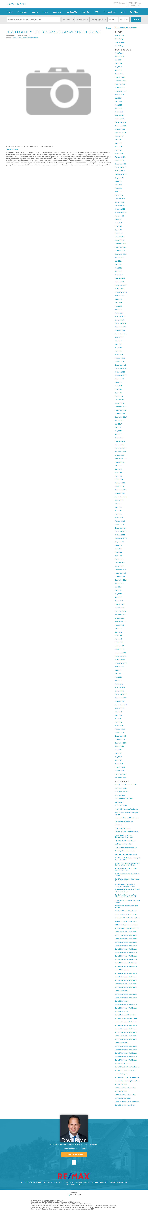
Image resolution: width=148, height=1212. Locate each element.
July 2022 (118, 219)
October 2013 (120, 576)
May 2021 (118, 268)
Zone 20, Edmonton (121, 991)
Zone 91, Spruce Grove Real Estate (127, 1101)
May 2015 (118, 511)
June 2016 (118, 469)
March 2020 (119, 313)
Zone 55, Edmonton (121, 1043)
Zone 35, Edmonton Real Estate (126, 1036)
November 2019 (120, 327)
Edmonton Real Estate (122, 828)
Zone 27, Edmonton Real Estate (126, 1022)
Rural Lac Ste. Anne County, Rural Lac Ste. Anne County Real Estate (127, 864)
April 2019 (118, 351)
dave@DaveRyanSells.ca (118, 1182)
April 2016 (118, 476)
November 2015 (120, 490)
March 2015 (119, 517)
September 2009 (121, 743)
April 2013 (118, 597)
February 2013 (120, 604)
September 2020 (121, 292)
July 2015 (118, 504)
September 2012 (121, 621)
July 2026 (118, 60)
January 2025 (119, 119)
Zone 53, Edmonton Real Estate (126, 1039)
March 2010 (119, 725)
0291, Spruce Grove (122, 792)
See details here (12, 149)
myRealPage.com (74, 1194)
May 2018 (118, 389)
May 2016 (118, 472)
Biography (57, 12)
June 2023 (118, 185)
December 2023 (120, 164)
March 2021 (119, 275)
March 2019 (119, 354)
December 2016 (120, 448)
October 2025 (120, 88)
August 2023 (119, 178)
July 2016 (118, 465)
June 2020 (118, 302)
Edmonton (118, 825)
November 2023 (120, 167)
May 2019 (118, 348)
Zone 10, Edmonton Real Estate (126, 959)
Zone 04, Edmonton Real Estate (126, 942)
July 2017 (118, 424)
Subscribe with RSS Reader (126, 28)
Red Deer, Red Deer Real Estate (126, 854)
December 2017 (120, 407)
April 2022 (118, 230)
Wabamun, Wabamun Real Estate (126, 925)
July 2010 (118, 712)
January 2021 (119, 282)
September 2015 (121, 497)
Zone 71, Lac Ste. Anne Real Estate (127, 1077)
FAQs (96, 12)
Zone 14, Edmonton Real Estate (126, 973)
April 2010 (118, 722)
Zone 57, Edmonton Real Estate (126, 1053)
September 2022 (121, 212)
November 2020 (120, 285)
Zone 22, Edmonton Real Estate (126, 1004)
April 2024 (118, 150)
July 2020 (118, 299)
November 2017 (120, 410)
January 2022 (119, 240)
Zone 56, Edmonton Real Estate (126, 1049)
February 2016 (120, 483)
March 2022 (119, 233)
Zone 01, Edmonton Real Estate (126, 932)
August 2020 (119, 296)
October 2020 (120, 289)
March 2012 (119, 642)
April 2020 (118, 309)
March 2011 (119, 684)
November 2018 (120, 368)
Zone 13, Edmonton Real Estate (126, 966)
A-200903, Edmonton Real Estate (126, 809)
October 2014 (120, 535)
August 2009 (119, 746)
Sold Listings (119, 46)
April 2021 (118, 271)
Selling (45, 12)
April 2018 (118, 393)
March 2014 (119, 559)
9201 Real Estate (121, 805)
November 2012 (120, 615)
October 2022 (120, 209)
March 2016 (119, 479)
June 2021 (118, 264)
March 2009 (119, 764)
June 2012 (118, 632)
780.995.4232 (78, 1184)
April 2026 (118, 70)
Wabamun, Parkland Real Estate (126, 921)
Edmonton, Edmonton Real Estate (126, 832)
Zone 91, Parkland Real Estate (125, 1095)
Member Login (110, 12)
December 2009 (120, 736)
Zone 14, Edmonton (121, 970)
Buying (35, 12)
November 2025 (120, 84)
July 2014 (118, 545)
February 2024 (120, 157)
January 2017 (119, 445)
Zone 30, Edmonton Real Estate (126, 1032)
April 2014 (118, 556)
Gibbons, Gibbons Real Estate (125, 840)
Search (136, 19)
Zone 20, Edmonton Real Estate (126, 994)
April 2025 (118, 108)
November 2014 (120, 531)
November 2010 (120, 698)
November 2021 (120, 247)
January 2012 (119, 649)
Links (123, 12)
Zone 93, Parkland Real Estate (125, 1105)
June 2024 (118, 143)
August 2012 (119, 625)
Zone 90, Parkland (121, 1084)
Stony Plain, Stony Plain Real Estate (127, 918)
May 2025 (118, 105)
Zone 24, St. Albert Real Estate (125, 1015)
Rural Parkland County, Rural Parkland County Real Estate (127, 880)
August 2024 (119, 136)
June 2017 (118, 427)
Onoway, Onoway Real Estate (125, 851)
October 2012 (120, 618)
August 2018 (119, 379)
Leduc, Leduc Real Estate (123, 844)
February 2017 (120, 441)
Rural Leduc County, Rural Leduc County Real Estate (126, 869)
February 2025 (120, 115)
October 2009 (120, 739)
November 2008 (120, 777)
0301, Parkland (120, 795)
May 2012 (118, 635)
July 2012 (118, 628)
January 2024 (119, 160)
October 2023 (120, 171)
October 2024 (120, 129)
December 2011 (120, 653)
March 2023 (119, 195)
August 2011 (119, 667)
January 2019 (119, 361)
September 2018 (121, 375)
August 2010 (119, 708)
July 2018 (118, 382)
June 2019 (118, 344)
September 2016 (121, 459)
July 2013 (118, 587)
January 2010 (119, 732)
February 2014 (120, 563)
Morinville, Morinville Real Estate (126, 847)
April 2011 (118, 680)
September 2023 (121, 174)
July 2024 (118, 140)
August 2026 (119, 56)
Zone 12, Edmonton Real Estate (126, 963)
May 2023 (118, 188)
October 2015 (120, 493)
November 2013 (120, 573)
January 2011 (119, 691)
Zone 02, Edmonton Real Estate (126, 935)
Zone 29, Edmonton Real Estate (126, 1029)
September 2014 (121, 538)
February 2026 (120, 77)
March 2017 (119, 438)
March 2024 (119, 153)
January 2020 (119, 320)
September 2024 (121, 133)
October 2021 (120, 250)
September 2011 (121, 663)
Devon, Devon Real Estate (124, 821)
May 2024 (118, 146)
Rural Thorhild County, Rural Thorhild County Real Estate (127, 890)
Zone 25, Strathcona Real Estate (126, 1018)
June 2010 (118, 715)
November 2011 (120, 656)
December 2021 (120, 244)
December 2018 (120, 365)
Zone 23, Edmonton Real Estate (126, 1008)
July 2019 (118, 341)
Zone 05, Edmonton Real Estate (126, 945)
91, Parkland (119, 802)
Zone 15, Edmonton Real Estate (126, 977)
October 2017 (120, 413)
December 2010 (120, 694)
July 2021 (118, 261)
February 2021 (120, 278)
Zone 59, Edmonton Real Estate (126, 1060)
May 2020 (118, 306)
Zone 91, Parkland (121, 1091)
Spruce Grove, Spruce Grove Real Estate (25, 38)
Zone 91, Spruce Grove (123, 1098)
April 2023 (118, 192)
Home (10, 12)
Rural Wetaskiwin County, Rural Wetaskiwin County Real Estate (126, 896)
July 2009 (118, 750)
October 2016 (120, 455)
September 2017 (121, 417)
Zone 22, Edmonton (121, 1001)
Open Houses (120, 42)
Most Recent (119, 53)
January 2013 (119, 608)
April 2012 (118, 639)
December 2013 (120, 569)
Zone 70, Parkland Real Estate (125, 1070)
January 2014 (119, 566)
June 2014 (118, 549)
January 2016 (119, 486)
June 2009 (118, 753)
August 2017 (119, 420)
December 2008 (120, 774)
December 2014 (120, 528)
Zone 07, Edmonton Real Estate (126, 952)
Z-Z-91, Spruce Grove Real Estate (126, 928)
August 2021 (119, 257)
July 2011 (118, 670)
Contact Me (72, 12)
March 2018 (119, 396)
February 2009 (120, 767)
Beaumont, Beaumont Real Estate (126, 818)
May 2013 (118, 594)
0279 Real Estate (121, 788)
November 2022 (120, 205)
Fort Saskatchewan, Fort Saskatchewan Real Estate (124, 836)
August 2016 (119, 462)
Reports (85, 12)
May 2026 (118, 67)
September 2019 (121, 334)
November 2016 (120, 452)
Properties (22, 12)
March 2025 (119, 112)
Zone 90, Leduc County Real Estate (127, 1081)
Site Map (134, 12)
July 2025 (118, 98)
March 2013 (119, 601)
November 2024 (120, 126)
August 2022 (119, 216)
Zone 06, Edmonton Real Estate (126, 949)
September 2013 (121, 580)
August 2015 (119, 500)
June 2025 (118, 101)
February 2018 (120, 400)
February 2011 (120, 687)
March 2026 (119, 74)
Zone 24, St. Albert (121, 1011)
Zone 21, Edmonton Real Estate (126, 997)
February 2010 (120, 729)
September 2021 (121, 254)
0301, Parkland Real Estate (124, 799)
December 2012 (120, 611)
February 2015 (120, 521)
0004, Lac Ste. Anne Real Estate (126, 785)
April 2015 (118, 514)
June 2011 (118, 673)
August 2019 (119, 337)
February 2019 (120, 358)
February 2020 (120, 316)
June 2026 (118, 63)
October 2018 (120, 372)
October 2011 (120, 660)
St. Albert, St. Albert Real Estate (126, 911)
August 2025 (119, 94)
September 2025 (121, 91)
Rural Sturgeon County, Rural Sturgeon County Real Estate (125, 885)
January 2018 (119, 403)
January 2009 (119, 771)
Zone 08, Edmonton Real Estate (126, 956)
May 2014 (118, 552)
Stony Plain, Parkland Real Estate (126, 914)
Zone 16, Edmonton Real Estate (126, 980)
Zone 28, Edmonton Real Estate (126, 1025)
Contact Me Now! (74, 1154)
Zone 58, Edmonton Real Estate (126, 1056)
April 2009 (118, 760)
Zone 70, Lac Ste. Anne (123, 1063)
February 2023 (120, 198)
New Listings (119, 39)
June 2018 (118, 386)
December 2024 (120, 122)
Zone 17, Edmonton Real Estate (126, 984)
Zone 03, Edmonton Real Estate (126, 939)
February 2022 (120, 237)
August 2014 (119, 542)
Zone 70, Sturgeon (121, 1074)
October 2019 (120, 330)
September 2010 (121, 705)
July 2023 (118, 181)
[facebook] (74, 1162)
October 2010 (120, 701)
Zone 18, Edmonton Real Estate (126, 987)
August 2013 (119, 583)
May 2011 (118, 677)
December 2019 (120, 323)
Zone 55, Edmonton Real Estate (126, 1046)
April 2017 (118, 434)
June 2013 (118, 590)
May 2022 (118, 226)
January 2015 (119, 524)
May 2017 (118, 431)
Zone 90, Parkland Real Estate (125, 1088)
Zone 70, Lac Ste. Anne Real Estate (127, 1067)
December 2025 (120, 81)
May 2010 (118, 719)
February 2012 (120, 646)
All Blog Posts (120, 35)
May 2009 (118, 757)
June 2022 (118, 223)
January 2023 (119, 202)
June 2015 (118, 507)
